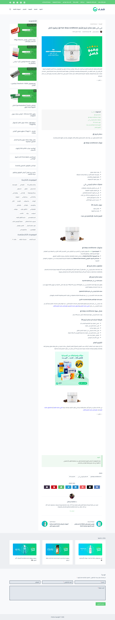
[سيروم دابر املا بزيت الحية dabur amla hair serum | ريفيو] (57, 549)
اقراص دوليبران (20, 225)
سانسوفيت (26, 201)
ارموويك (17, 197)
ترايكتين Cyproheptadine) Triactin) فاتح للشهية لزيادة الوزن (24, 106)
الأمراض (24, 9)
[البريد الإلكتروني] (47, 487)
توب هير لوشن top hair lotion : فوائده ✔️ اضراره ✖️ (90, 559)
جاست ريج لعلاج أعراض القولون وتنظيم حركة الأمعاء (24, 173)
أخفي (93, 112)
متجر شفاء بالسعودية (91, 2)
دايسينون (19, 189)
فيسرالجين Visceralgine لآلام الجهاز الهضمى (25, 158)
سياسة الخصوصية (57, 2)
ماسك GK (72, 476)
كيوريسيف (14, 184)
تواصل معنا (75, 2)
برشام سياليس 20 (31, 184)
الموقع (37, 582)
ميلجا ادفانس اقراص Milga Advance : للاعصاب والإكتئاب (25, 40)
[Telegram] (68, 487)
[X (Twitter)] (14, 2)
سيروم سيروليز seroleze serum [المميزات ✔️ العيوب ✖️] (25, 559)
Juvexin (90, 251)
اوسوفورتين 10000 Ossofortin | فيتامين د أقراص (23, 84)
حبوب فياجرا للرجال (31, 225)
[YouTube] (21, 2)
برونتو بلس (15, 193)
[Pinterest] (83, 487)
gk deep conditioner (96, 476)
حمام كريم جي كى (83, 476)
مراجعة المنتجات (85, 32)
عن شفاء (82, 2)
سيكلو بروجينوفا (32, 193)
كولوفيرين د (33, 229)
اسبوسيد (33, 213)
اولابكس (23, 193)
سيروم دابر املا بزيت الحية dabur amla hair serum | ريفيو (57, 559)
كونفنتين (19, 205)
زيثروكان (26, 205)
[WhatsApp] (61, 487)
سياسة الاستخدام (47, 2)
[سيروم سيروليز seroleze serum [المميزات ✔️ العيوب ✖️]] (24, 549)
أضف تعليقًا (101, 588)
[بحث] (10, 9)
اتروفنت (34, 201)
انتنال (13, 201)
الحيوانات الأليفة (17, 9)
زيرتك (27, 213)
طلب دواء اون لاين (67, 2)
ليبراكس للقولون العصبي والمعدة (25, 165)
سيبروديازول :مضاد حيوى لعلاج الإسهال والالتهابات (24, 123)
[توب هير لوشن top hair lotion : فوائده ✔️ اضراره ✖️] (90, 549)
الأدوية (41, 9)
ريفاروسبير (33, 205)
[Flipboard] (54, 487)
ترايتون (26, 189)
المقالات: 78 (72, 511)
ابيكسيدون (33, 189)
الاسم (102, 582)
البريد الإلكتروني (67, 582)
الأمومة (30, 9)
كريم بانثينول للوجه (20, 217)
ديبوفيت (16, 209)
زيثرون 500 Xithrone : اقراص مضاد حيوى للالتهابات (24, 115)
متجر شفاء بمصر (102, 2)
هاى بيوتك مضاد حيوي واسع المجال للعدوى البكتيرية (25, 140)
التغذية (35, 9)
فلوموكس (33, 209)
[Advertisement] (72, 95)
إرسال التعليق (100, 604)
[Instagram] (17, 2)
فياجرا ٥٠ (14, 239)
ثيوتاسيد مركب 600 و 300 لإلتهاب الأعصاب (25, 149)
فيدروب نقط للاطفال (30, 221)
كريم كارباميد (32, 239)
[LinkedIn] (24, 2)
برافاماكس (33, 197)
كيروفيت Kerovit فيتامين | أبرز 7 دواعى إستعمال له (24, 62)
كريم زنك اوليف (23, 239)
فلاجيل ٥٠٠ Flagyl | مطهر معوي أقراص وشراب (24, 132)
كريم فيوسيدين (32, 217)
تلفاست (21, 213)
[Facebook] (10, 2)
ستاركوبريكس (23, 229)
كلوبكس (22, 184)
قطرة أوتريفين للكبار (18, 221)
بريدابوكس (25, 197)
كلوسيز (19, 201)
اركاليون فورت (23, 209)
